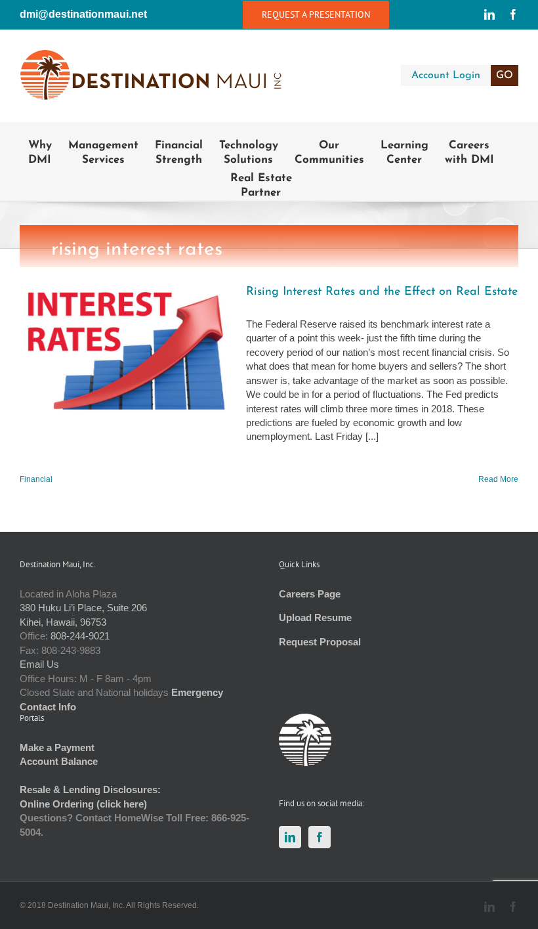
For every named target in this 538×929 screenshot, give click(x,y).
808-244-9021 (80, 635)
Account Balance (59, 761)
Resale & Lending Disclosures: (90, 789)
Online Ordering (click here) (83, 804)
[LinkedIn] (290, 837)
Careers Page (310, 593)
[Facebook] (319, 837)
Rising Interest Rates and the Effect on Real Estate (382, 292)
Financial (36, 479)
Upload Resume (315, 617)
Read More (498, 479)
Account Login (462, 75)
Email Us (39, 664)
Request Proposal (320, 641)
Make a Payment (57, 747)
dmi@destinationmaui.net (83, 14)
